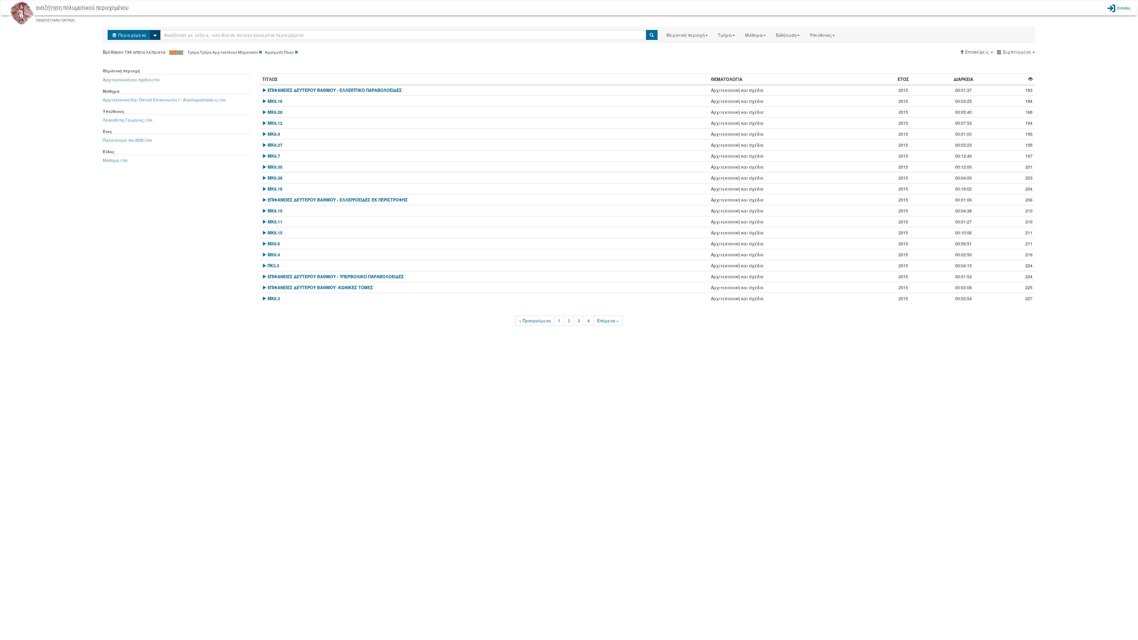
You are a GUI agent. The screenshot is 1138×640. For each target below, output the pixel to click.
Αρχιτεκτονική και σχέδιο (131, 79)
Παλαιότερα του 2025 (127, 140)
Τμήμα (725, 35)
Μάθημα (754, 35)
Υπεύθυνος (821, 35)
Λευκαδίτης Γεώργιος (127, 120)
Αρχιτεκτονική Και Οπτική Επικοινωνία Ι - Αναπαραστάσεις (164, 100)
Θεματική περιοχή (686, 35)
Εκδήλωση (786, 35)
